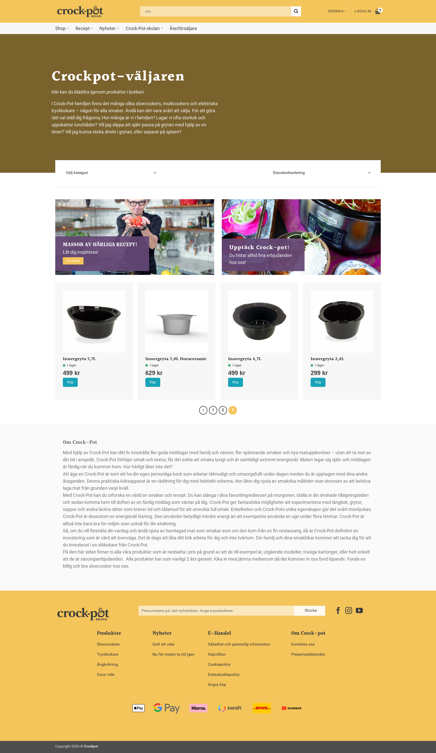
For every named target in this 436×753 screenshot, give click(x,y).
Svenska (336, 11)
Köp (70, 382)
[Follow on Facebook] (338, 611)
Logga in (363, 11)
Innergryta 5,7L (79, 359)
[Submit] (296, 11)
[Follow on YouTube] (359, 611)
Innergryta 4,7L (244, 359)
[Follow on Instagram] (348, 611)
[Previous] (203, 410)
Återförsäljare (183, 28)
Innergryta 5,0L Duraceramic (176, 359)
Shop (60, 28)
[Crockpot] (80, 11)
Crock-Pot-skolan (143, 28)
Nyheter (107, 28)
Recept (82, 28)
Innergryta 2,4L (327, 359)
